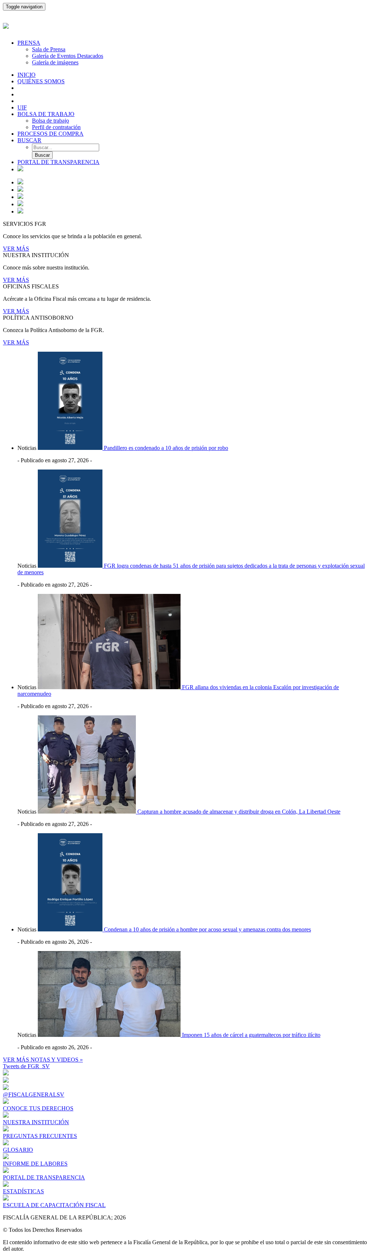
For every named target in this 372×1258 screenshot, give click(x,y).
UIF (22, 107)
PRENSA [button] (28, 43)
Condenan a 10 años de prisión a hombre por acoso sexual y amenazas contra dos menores (207, 929)
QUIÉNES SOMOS (41, 81)
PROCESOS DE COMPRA (50, 134)
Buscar (42, 155)
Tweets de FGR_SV (26, 1066)
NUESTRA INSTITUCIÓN (36, 1122)
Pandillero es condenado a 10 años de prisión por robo (166, 448)
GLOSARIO (18, 1150)
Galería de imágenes (55, 62)
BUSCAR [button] (29, 140)
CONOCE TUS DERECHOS (38, 1108)
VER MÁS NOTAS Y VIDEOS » (43, 1060)
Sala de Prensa (48, 49)
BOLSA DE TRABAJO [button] (45, 114)
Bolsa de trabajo (50, 120)
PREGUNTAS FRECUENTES (40, 1136)
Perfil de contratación (56, 127)
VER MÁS (16, 248)
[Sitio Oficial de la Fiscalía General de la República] (186, 25)
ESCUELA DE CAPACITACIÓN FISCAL (54, 1205)
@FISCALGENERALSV (33, 1094)
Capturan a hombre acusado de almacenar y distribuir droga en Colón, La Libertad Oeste (238, 811)
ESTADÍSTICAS (23, 1191)
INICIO (26, 75)
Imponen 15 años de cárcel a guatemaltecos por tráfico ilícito (251, 1035)
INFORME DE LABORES (35, 1164)
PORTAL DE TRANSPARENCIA (58, 162)
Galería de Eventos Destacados (67, 56)
